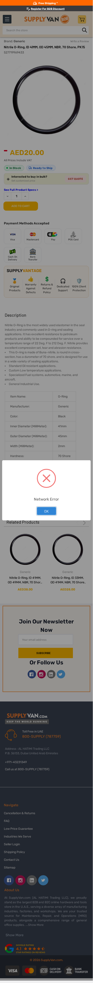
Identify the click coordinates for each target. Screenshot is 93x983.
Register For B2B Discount (48, 8)
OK (46, 511)
